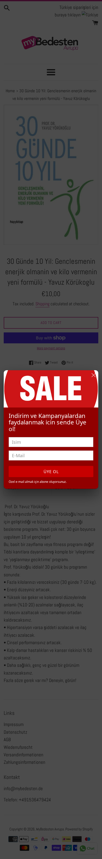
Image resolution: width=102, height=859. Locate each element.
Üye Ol (51, 471)
